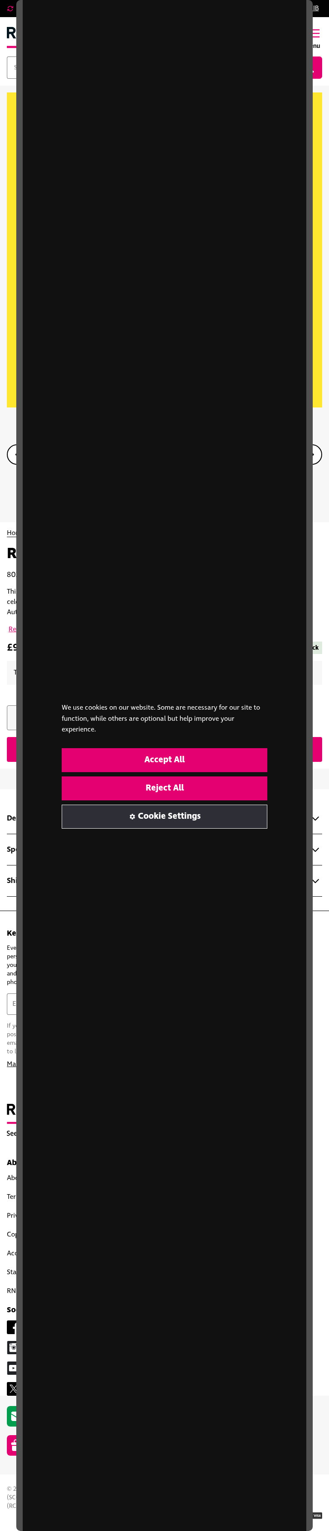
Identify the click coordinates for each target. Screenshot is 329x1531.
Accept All (164, 760)
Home (16, 533)
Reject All (165, 788)
